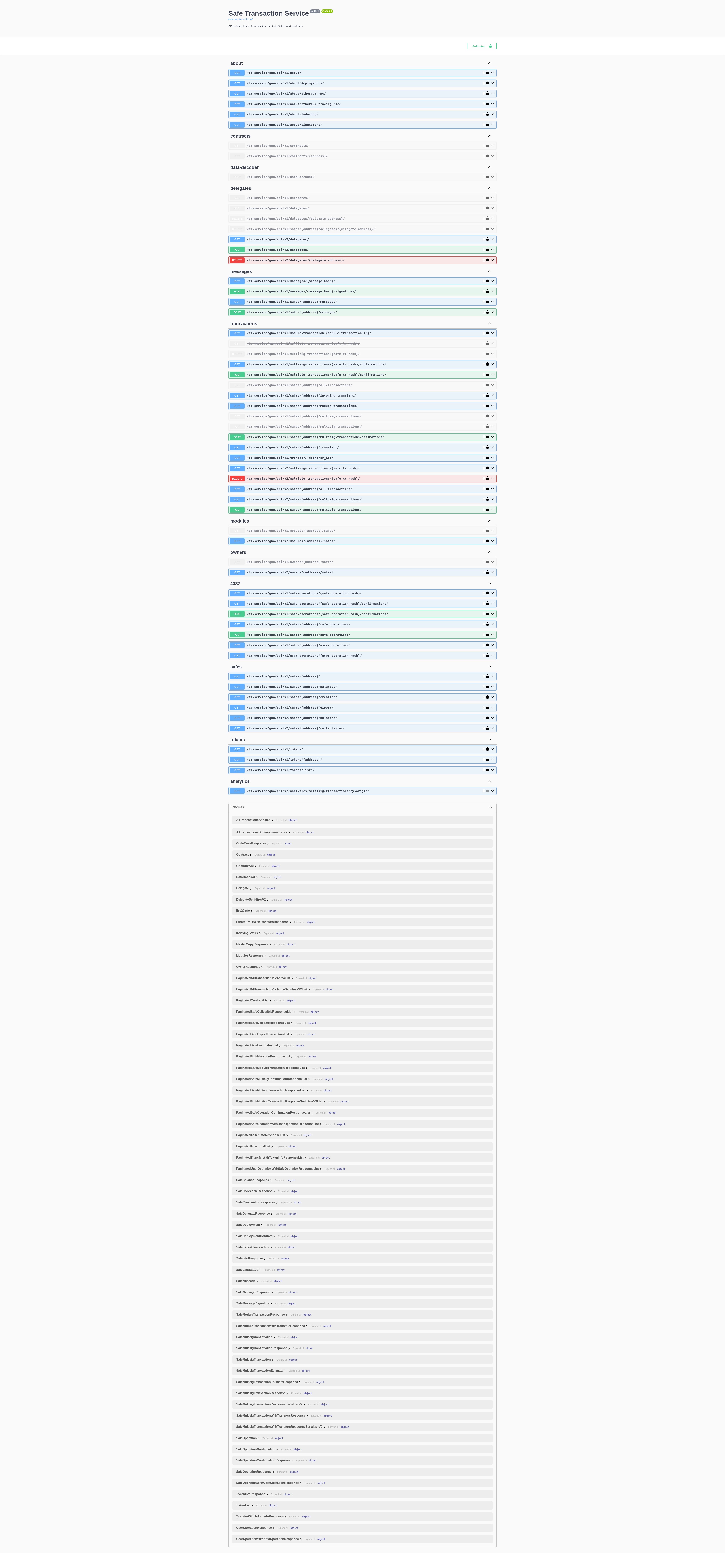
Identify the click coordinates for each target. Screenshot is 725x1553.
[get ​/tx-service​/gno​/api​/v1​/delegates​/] (492, 197)
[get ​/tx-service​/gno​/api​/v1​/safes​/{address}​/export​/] (492, 707)
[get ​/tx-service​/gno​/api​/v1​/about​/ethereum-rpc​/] (492, 93)
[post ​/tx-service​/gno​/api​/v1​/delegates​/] (492, 208)
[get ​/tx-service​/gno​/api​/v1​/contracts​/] (492, 145)
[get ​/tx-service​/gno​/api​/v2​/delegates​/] (492, 239)
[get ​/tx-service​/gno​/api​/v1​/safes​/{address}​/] (492, 676)
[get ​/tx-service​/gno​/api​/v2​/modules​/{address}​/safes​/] (492, 541)
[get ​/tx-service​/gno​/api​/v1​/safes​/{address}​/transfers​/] (492, 447)
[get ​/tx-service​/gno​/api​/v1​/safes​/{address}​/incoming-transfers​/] (492, 395)
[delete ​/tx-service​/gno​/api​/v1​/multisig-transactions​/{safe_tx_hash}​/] (492, 353)
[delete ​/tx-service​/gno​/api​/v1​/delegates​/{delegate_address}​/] (492, 218)
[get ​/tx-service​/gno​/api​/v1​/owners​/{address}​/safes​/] (492, 562)
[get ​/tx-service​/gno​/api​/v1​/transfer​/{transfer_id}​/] (492, 457)
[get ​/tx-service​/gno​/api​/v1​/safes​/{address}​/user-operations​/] (492, 645)
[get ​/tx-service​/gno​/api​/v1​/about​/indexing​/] (492, 114)
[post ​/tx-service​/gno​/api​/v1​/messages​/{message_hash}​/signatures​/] (492, 291)
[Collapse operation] (490, 63)
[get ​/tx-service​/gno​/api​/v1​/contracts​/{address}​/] (492, 156)
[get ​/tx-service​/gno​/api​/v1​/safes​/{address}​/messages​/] (492, 301)
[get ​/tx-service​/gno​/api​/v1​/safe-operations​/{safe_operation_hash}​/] (492, 593)
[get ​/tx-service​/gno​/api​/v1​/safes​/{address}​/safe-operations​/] (492, 624)
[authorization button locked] (486, 72)
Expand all (281, 820)
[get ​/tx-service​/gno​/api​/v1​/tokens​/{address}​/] (492, 759)
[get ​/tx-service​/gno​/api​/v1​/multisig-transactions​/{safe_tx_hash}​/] (492, 343)
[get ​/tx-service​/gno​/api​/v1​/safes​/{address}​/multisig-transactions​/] (492, 416)
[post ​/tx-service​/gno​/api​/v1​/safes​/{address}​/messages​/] (492, 312)
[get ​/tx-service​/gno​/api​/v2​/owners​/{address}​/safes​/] (492, 572)
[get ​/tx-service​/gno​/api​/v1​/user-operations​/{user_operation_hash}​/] (492, 655)
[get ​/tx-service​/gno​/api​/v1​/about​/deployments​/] (492, 83)
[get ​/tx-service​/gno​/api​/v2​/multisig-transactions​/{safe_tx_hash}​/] (492, 468)
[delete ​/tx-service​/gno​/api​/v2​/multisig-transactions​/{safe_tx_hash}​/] (492, 478)
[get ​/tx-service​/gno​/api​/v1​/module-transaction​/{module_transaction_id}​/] (492, 333)
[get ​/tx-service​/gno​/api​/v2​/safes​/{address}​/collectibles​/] (492, 728)
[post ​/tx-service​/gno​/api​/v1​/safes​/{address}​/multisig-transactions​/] (492, 426)
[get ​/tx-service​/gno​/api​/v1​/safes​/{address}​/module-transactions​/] (492, 405)
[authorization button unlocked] (486, 791)
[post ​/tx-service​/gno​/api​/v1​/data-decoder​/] (492, 177)
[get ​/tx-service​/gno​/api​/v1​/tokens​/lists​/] (492, 770)
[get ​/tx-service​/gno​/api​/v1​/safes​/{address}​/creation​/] (492, 697)
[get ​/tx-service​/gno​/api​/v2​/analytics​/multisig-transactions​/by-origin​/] (492, 790)
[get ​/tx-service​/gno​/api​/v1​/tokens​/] (492, 749)
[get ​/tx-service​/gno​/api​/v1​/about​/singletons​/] (492, 124)
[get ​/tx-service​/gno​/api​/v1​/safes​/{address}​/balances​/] (492, 686)
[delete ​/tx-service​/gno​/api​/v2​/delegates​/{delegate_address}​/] (492, 260)
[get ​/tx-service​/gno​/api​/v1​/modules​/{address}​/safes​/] (492, 530)
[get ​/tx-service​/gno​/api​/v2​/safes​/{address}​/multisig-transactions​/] (492, 499)
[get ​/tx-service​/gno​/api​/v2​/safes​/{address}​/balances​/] (492, 718)
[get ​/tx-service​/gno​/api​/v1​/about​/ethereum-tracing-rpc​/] (492, 103)
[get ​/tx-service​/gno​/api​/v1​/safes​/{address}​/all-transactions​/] (492, 385)
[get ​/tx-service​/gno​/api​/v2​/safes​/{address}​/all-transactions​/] (492, 488)
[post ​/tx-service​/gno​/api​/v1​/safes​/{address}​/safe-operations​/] (492, 634)
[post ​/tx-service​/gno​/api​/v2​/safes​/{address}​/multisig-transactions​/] (492, 509)
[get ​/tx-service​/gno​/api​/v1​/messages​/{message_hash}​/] (492, 281)
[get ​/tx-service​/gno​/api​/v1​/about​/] (492, 72)
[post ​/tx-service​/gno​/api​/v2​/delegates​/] (492, 249)
